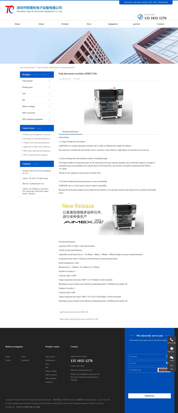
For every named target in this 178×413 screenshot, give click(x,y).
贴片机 (19, 407)
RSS (150, 2)
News (89, 24)
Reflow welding (51, 371)
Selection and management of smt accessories (37, 134)
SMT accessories (51, 375)
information (128, 2)
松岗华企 (80, 400)
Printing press (50, 360)
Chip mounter (55, 67)
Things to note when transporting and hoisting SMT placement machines (37, 143)
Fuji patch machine (68, 67)
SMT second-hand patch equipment (35, 155)
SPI (47, 367)
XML (155, 2)
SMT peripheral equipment (79, 403)
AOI (47, 364)
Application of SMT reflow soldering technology (37, 147)
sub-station (137, 2)
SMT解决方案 (27, 407)
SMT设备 (36, 407)
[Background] (163, 2)
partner (136, 24)
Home (17, 24)
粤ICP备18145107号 (60, 400)
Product (65, 24)
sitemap (145, 2)
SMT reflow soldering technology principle (37, 151)
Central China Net (104, 400)
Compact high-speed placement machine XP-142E (81, 319)
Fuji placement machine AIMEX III (76, 312)
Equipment (113, 24)
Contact (160, 24)
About (41, 24)
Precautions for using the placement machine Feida (37, 139)
